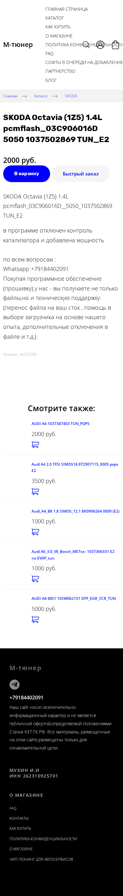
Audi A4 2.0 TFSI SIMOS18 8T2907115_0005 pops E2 (75, 467)
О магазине (59, 36)
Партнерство (60, 71)
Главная (10, 95)
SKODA (71, 95)
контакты (19, 818)
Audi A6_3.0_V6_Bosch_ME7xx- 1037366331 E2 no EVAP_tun (73, 554)
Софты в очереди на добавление (84, 62)
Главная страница (66, 9)
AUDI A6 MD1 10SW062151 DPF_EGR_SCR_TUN (74, 598)
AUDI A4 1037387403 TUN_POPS (61, 423)
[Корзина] (115, 44)
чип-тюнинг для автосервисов (41, 859)
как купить (57, 27)
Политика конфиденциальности (43, 838)
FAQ (49, 53)
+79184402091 (26, 697)
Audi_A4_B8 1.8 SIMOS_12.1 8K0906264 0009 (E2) (76, 511)
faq (12, 808)
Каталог (54, 18)
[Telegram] (14, 685)
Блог (51, 80)
